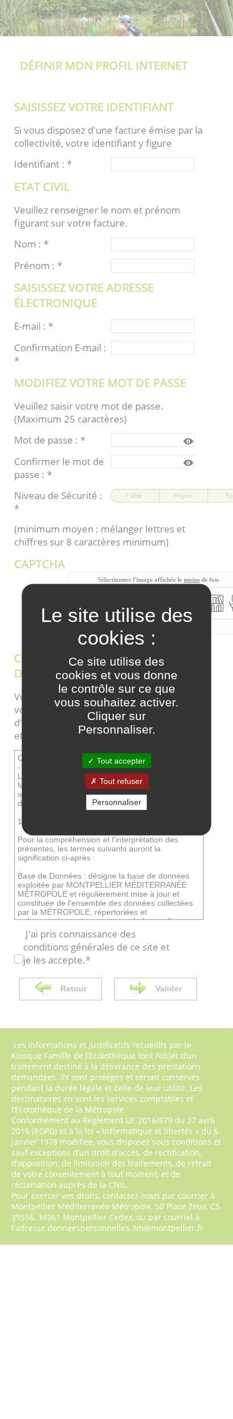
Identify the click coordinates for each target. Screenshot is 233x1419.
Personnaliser (116, 802)
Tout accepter (119, 760)
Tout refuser (120, 781)
